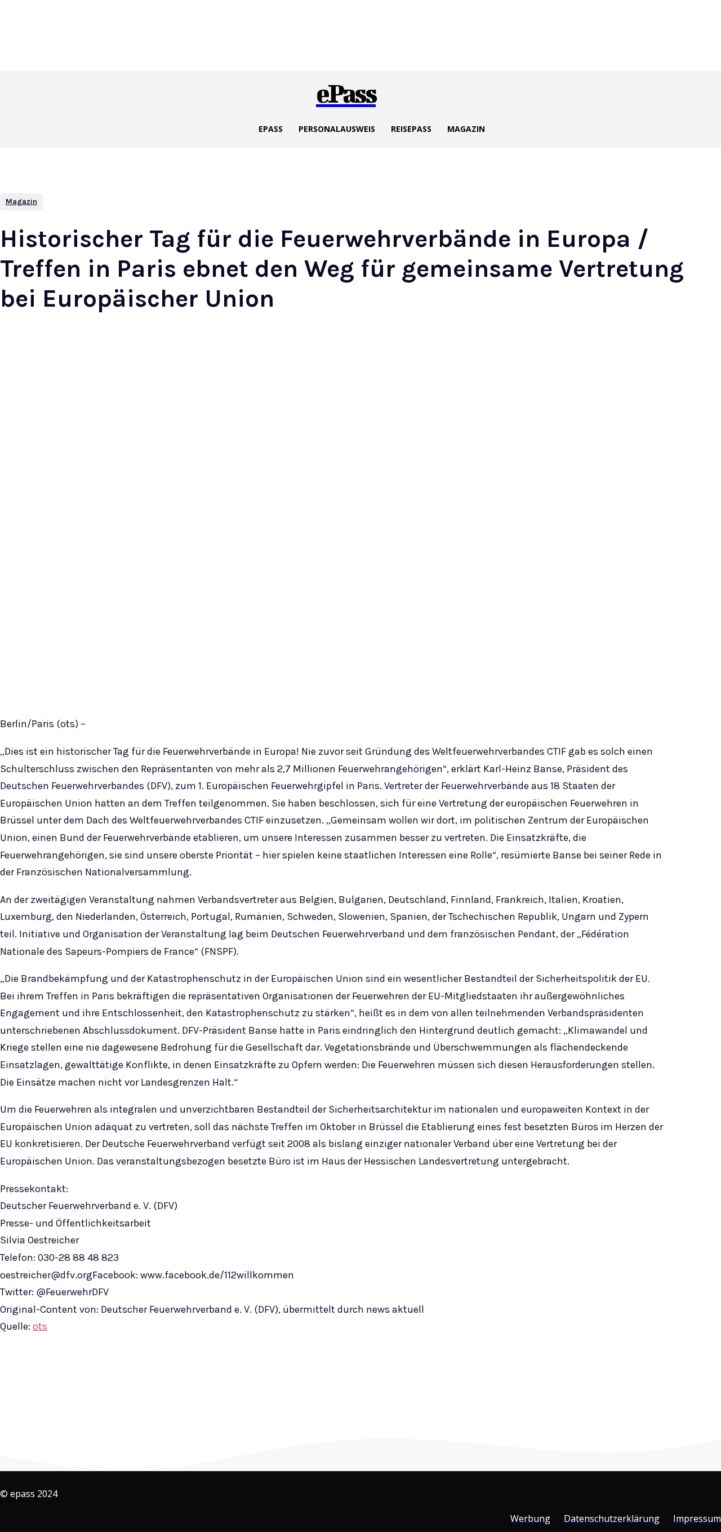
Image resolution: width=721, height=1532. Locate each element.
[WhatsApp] (226, 1382)
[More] (267, 1382)
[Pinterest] (185, 1382)
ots (40, 1326)
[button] (391, 91)
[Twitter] (145, 1382)
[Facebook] (104, 1382)
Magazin (21, 201)
